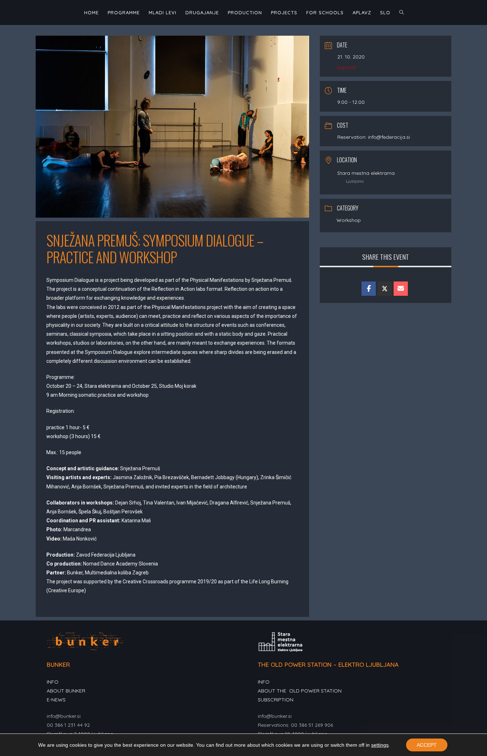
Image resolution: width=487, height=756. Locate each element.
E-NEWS (56, 699)
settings (380, 745)
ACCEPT (427, 745)
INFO (52, 682)
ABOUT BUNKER (66, 690)
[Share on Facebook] (369, 288)
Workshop (349, 220)
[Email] (401, 288)
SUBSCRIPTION (275, 699)
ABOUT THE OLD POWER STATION (300, 690)
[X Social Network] (385, 288)
